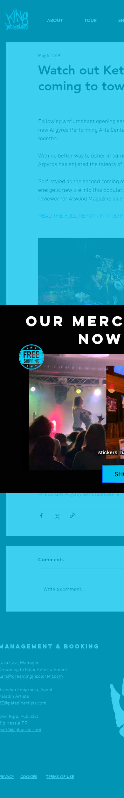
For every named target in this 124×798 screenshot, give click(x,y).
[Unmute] (41, 462)
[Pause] (30, 462)
